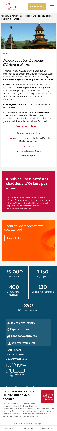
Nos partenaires (15, 354)
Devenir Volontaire (16, 359)
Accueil (4, 16)
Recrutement (13, 350)
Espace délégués (24, 342)
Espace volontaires (24, 336)
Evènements (16, 16)
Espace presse (20, 329)
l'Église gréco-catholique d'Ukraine (31, 90)
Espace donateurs (22, 322)
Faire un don (36, 7)
